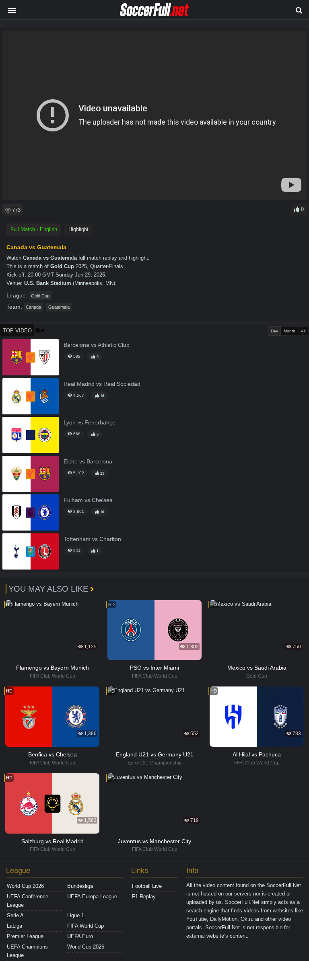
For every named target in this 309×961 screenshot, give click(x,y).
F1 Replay (144, 896)
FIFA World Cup (85, 926)
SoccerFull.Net (283, 885)
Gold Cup (40, 295)
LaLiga (14, 926)
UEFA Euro (80, 936)
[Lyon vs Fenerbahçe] (30, 435)
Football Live (147, 886)
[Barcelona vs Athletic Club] (30, 357)
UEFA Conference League (27, 900)
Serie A (15, 915)
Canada (33, 307)
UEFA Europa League (92, 896)
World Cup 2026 (25, 886)
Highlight (78, 229)
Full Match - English (33, 229)
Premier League (25, 936)
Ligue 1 (75, 915)
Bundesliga (80, 886)
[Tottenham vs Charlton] (30, 551)
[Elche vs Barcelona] (30, 474)
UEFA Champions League (27, 951)
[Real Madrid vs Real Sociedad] (30, 396)
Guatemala (59, 307)
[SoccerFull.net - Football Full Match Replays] (154, 9)
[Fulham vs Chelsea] (30, 512)
